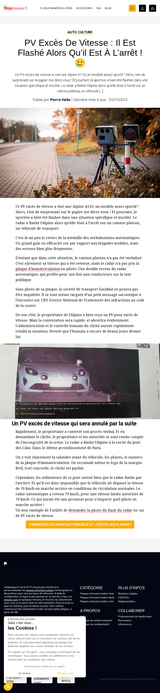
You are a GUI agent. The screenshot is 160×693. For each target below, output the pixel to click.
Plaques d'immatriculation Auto (97, 593)
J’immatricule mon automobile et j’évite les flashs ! (80, 524)
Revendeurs (124, 620)
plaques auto (11, 599)
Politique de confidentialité (94, 624)
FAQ (82, 616)
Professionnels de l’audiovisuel (134, 616)
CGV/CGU (123, 597)
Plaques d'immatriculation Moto (97, 597)
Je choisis (24, 673)
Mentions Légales (127, 593)
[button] (8, 686)
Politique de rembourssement (96, 620)
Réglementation (126, 601)
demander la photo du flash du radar (100, 510)
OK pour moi (65, 673)
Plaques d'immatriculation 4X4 (97, 601)
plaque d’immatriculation (38, 268)
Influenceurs (125, 624)
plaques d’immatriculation (40, 590)
